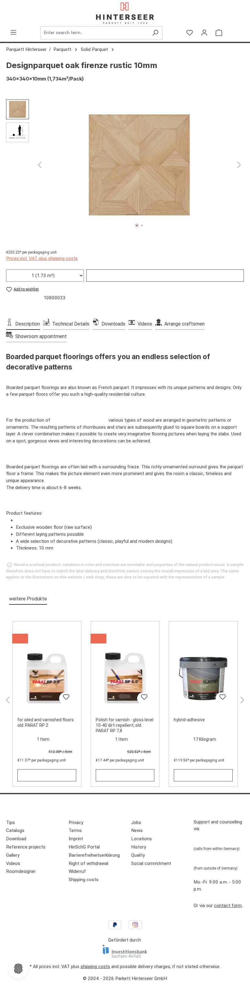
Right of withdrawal (88, 863)
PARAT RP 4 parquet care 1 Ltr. (122, 637)
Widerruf (77, 871)
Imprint (76, 838)
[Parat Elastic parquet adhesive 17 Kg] (203, 678)
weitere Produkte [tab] (28, 599)
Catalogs (15, 830)
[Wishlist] (189, 33)
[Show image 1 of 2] (137, 225)
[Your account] (204, 33)
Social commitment (151, 863)
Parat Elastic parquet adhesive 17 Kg (201, 637)
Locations (141, 838)
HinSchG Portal (84, 847)
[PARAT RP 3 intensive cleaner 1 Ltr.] (46, 678)
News (137, 830)
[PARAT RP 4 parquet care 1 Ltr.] (125, 678)
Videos (13, 863)
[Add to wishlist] (65, 698)
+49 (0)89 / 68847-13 (216, 860)
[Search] (155, 32)
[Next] (239, 165)
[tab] (23, 323)
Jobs (136, 822)
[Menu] (13, 32)
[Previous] (39, 165)
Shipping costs (83, 879)
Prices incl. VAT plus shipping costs (42, 258)
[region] (125, 165)
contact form (228, 905)
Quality (138, 855)
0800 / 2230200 (210, 840)
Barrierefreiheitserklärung (94, 855)
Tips (10, 822)
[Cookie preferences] (18, 969)
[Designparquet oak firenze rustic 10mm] (139, 164)
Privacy (76, 822)
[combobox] (94, 32)
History (138, 847)
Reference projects (25, 847)
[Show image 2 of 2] (142, 225)
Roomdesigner (21, 871)
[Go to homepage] (125, 13)
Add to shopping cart (165, 275)
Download (16, 838)
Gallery (13, 855)
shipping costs (95, 966)
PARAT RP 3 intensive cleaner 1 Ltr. (46, 637)
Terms (75, 830)
